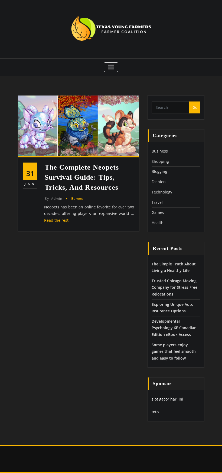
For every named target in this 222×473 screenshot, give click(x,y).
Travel (157, 202)
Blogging (159, 171)
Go (194, 107)
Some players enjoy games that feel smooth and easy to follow (174, 351)
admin (53, 198)
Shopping (160, 161)
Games (77, 198)
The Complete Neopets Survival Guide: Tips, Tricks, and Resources (82, 177)
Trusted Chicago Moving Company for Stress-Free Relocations (174, 287)
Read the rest (56, 220)
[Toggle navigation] (111, 67)
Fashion (159, 181)
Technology (162, 192)
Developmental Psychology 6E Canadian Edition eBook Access (174, 328)
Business (160, 151)
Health (158, 222)
